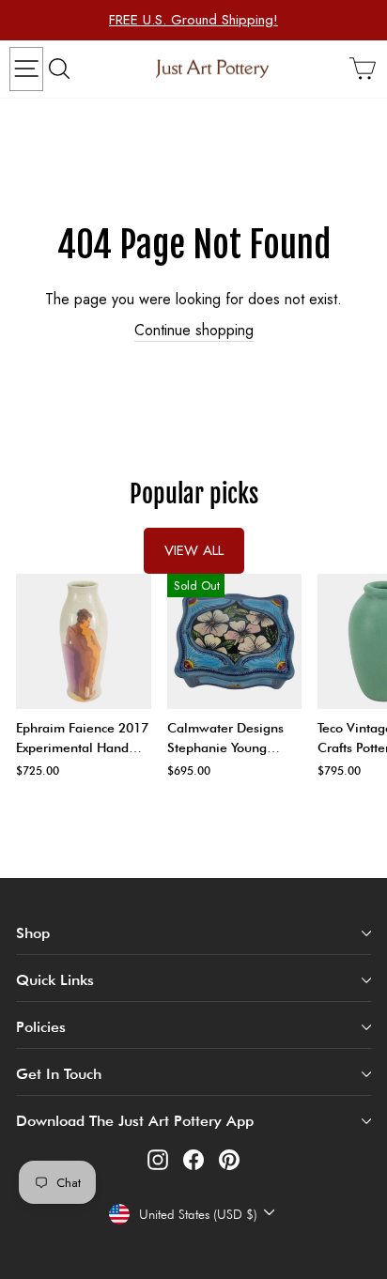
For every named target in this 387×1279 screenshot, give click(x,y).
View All (194, 550)
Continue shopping (194, 330)
